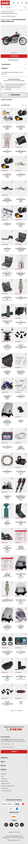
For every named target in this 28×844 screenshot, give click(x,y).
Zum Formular (8, 89)
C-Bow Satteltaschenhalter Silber (7, 548)
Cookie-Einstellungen (6, 790)
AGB (2, 776)
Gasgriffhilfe (20, 420)
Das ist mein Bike (14, 56)
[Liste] (25, 105)
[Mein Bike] (18, 3)
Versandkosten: (6, 837)
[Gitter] (23, 105)
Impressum (3, 774)
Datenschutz (4, 778)
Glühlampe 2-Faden (7, 151)
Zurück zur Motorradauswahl (9, 16)
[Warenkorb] (26, 3)
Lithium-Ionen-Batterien (7, 446)
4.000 (21, 702)
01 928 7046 (16, 729)
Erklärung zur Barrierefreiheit (7, 786)
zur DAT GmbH (21, 80)
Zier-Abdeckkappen (7, 223)
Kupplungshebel (7, 248)
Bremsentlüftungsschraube (21, 297)
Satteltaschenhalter (21, 396)
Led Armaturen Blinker (20, 174)
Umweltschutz (4, 788)
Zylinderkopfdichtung (7, 471)
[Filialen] (14, 3)
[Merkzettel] (22, 3)
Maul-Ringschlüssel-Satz (21, 151)
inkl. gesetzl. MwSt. (14, 836)
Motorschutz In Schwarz (21, 322)
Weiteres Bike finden (13, 60)
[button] (25, 7)
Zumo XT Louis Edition (21, 652)
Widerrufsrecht (4, 781)
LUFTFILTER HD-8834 (20, 471)
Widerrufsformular (5, 783)
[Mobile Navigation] (2, 7)
